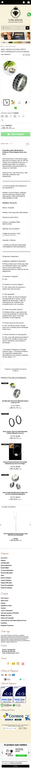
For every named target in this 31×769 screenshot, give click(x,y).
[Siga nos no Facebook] (8, 664)
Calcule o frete (4, 143)
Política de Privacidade (7, 618)
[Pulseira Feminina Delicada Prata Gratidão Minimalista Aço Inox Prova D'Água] (15, 457)
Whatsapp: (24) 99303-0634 (8, 651)
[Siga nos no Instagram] (18, 664)
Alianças (3, 560)
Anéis (7, 46)
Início (3, 46)
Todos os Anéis (12, 46)
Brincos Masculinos (6, 565)
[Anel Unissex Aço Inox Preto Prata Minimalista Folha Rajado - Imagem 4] (26, 102)
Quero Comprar (17, 134)
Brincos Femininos (6, 578)
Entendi (16, 766)
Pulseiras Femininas (6, 588)
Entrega (3, 603)
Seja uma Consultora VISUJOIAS (10, 613)
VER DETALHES (21, 755)
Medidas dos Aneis (6, 615)
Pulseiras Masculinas (7, 573)
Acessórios (4, 558)
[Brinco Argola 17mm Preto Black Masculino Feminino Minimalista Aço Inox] (15, 426)
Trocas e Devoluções (7, 610)
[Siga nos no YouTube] (13, 664)
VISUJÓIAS (28, 54)
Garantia (3, 608)
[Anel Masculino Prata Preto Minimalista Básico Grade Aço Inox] (15, 396)
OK (27, 143)
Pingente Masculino (6, 583)
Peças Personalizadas (7, 585)
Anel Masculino (5, 563)
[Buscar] (18, 27)
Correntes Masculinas (7, 570)
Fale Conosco (5, 598)
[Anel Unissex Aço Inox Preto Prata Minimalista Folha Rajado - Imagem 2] (13, 102)
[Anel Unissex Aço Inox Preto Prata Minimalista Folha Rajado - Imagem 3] (20, 102)
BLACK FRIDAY (5, 568)
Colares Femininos (6, 580)
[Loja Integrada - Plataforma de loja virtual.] (10, 728)
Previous (3, 36)
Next (28, 35)
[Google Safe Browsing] (16, 705)
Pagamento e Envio (6, 605)
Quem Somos (4, 600)
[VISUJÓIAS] (15, 14)
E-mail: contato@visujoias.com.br (10, 653)
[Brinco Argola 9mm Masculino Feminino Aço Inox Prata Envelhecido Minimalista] (15, 487)
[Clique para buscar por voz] (3, 27)
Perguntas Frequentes (7, 625)
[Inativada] (7, 695)
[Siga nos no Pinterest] (23, 664)
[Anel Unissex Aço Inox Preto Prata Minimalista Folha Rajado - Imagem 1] (6, 102)
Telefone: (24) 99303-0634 (8, 649)
